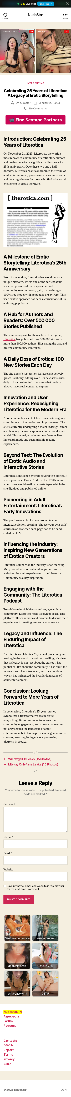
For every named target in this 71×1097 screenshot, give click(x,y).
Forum (8, 1021)
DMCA (8, 1045)
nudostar (25, 102)
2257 (7, 1064)
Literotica (9, 339)
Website (8, 869)
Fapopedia (11, 1016)
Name (8, 837)
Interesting (35, 83)
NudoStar (35, 15)
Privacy (9, 1059)
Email (7, 853)
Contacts (10, 1040)
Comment (9, 804)
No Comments (38, 108)
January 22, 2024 (49, 102)
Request (9, 1025)
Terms (8, 1054)
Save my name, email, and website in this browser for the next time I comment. (35, 887)
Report (8, 1050)
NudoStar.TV (12, 1012)
